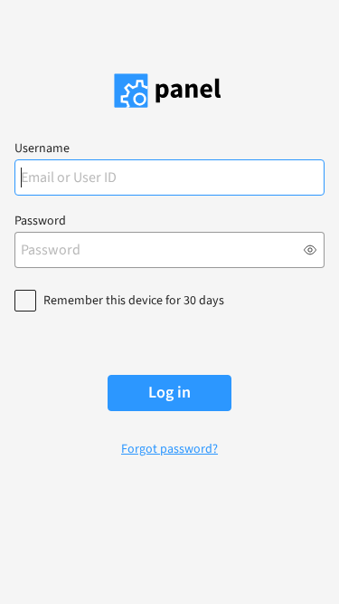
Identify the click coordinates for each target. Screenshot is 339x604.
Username (42, 148)
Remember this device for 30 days (133, 301)
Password (40, 221)
